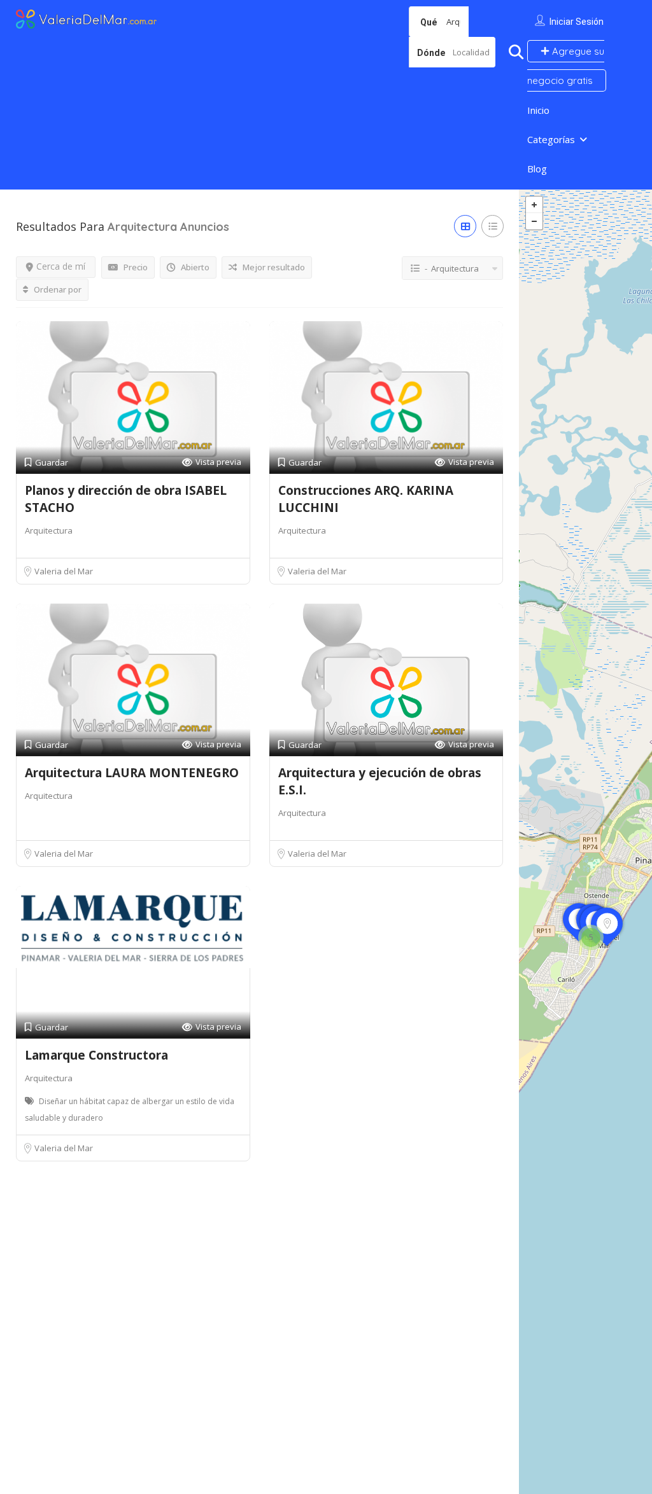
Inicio (538, 110)
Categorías (551, 139)
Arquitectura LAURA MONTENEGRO (132, 772)
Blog (537, 168)
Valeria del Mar (63, 571)
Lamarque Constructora (96, 1055)
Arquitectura (49, 530)
